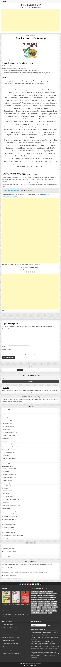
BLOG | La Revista (6, 546)
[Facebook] (20, 584)
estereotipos (34, 601)
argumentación (34, 592)
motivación (54, 603)
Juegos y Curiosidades (8, 477)
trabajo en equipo (35, 613)
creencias (4, 196)
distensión (33, 599)
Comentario (5, 328)
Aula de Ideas (5, 570)
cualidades (46, 597)
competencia (41, 593)
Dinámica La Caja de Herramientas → (51, 317)
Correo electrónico (7, 349)
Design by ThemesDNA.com (30, 665)
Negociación (5, 438)
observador (46, 605)
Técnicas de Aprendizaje (8, 513)
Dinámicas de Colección (8, 458)
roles (42, 611)
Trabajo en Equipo (7, 449)
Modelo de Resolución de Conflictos (11, 637)
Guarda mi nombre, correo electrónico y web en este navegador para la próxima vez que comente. (28, 354)
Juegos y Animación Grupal (9, 551)
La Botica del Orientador (8, 567)
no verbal (40, 605)
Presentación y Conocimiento (9, 505)
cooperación (51, 595)
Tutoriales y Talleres (7, 538)
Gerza (3, 575)
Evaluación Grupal (7, 502)
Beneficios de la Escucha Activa (10, 627)
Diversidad (5, 429)
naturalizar (34, 605)
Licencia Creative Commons (21, 390)
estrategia (41, 601)
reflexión (44, 609)
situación (47, 611)
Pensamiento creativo (8, 441)
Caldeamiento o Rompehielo (9, 415)
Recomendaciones (7, 480)
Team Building (5, 485)
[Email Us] (33, 584)
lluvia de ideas (47, 603)
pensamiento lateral (46, 607)
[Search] (41, 584)
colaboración (34, 593)
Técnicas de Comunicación (8, 516)
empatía (45, 599)
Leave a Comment (30, 41)
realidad (39, 609)
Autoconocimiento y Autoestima (10, 412)
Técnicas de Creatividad (8, 519)
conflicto (39, 595)
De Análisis (5, 493)
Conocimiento (6, 423)
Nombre (4, 346)
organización (53, 605)
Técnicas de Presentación (8, 524)
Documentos (5, 471)
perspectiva (55, 607)
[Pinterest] (23, 584)
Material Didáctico (6, 466)
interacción (34, 603)
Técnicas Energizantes (7, 532)
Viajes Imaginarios (31, 35)
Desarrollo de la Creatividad (9, 499)
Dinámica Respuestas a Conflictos (10, 653)
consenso (45, 595)
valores (16, 196)
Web (3, 352)
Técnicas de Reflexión (7, 527)
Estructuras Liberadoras (8, 461)
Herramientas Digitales (8, 474)
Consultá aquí (16, 616)
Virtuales (4, 455)
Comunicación (6, 420)
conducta (55, 593)
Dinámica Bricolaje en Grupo (9, 650)
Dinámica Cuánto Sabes (8, 634)
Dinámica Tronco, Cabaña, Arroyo (30, 38)
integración (54, 601)
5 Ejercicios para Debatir (8, 640)
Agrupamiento (6, 490)
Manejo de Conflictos (7, 435)
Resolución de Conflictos (8, 511)
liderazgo (40, 603)
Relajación (5, 508)
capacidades (50, 592)
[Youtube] (28, 584)
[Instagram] (25, 584)
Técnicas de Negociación (8, 521)
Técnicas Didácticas (7, 530)
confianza (33, 595)
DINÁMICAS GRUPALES (30, 5)
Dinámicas (4, 409)
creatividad (34, 597)
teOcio (3, 578)
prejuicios (33, 609)
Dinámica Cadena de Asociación (10, 643)
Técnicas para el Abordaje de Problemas (12, 535)
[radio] (26, 272)
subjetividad (10, 196)
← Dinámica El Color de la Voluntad (9, 317)
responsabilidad (51, 609)
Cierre (4, 417)
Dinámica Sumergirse (7, 624)
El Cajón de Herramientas (8, 564)
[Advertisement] (30, 20)
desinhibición (53, 597)
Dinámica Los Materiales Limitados (11, 631)
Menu (4, 1)
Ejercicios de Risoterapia (8, 432)
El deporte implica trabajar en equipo (11, 646)
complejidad (48, 593)
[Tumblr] (30, 584)
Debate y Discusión (7, 426)
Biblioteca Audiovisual (8, 468)
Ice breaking (5, 463)
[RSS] (38, 584)
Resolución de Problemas (8, 446)
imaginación (47, 601)
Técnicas (4, 488)
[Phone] (36, 584)
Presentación (5, 444)
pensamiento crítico (36, 607)
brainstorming (43, 592)
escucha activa (51, 599)
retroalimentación (35, 611)
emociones (46, 194)
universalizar (44, 613)
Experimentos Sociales (7, 554)
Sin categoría (5, 483)
